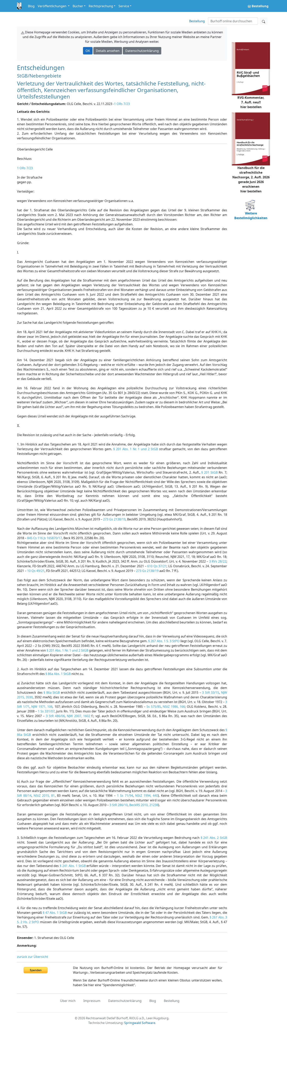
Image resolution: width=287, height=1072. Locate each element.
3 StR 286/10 (119, 805)
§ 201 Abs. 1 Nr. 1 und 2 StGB (135, 449)
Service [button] (124, 6)
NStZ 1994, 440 (146, 795)
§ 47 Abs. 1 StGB (55, 912)
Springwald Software (139, 1023)
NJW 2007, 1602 (78, 716)
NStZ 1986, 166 (174, 706)
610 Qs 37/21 (157, 566)
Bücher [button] (78, 6)
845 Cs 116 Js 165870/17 (44, 538)
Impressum (91, 1001)
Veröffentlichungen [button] (52, 6)
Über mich (68, 1001)
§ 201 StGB (209, 472)
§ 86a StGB (52, 692)
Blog (31, 6)
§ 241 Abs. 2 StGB (214, 838)
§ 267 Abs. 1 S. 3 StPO (164, 641)
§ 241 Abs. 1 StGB (73, 866)
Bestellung (197, 21)
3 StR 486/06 (55, 716)
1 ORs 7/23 (122, 104)
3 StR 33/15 (210, 692)
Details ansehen (107, 51)
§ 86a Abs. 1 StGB (58, 674)
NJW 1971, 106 (42, 706)
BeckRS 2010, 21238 (143, 805)
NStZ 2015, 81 (44, 795)
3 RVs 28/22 (217, 561)
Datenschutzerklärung (142, 51)
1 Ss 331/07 (46, 711)
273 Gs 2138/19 (114, 519)
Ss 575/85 (153, 706)
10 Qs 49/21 (36, 571)
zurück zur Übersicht (32, 957)
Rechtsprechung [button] (101, 6)
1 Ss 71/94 (125, 795)
